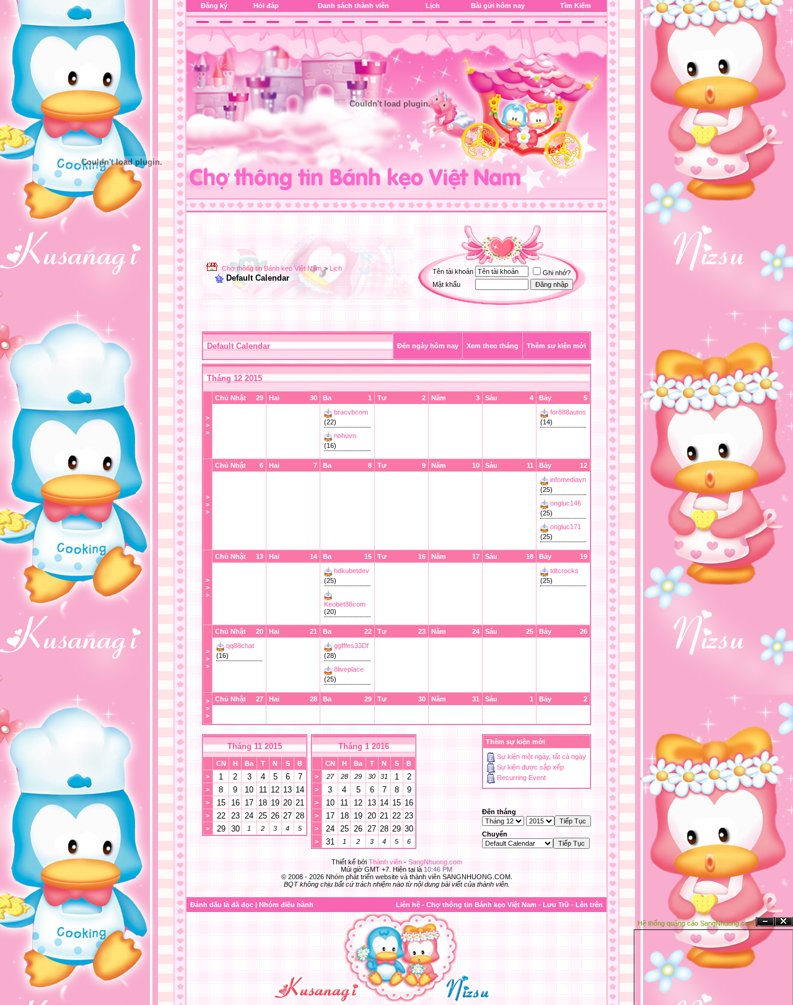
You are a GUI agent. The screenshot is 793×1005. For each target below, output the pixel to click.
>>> (207, 425)
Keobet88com (345, 604)
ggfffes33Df (351, 645)
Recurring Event (521, 777)
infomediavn (568, 479)
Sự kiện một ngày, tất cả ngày (541, 756)
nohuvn (345, 435)
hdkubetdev (351, 570)
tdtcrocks (564, 570)
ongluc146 (565, 503)
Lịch (433, 5)
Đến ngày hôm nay (427, 345)
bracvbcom (351, 412)
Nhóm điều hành (286, 904)
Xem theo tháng (493, 345)
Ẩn (765, 921)
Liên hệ (408, 904)
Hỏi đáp (266, 5)
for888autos (568, 412)
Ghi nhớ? (557, 272)
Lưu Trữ (556, 904)
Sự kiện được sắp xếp (530, 767)
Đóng (783, 921)
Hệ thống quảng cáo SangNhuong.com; (696, 923)
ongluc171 (565, 526)
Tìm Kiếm (575, 5)
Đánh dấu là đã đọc (221, 904)
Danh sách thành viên (353, 5)
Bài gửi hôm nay (498, 5)
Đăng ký (214, 5)
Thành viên (385, 862)
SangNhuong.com (435, 862)
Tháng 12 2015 (234, 378)
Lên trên (589, 904)
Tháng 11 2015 (254, 746)
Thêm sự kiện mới (556, 345)
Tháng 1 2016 (363, 746)
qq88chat (240, 645)
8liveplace (349, 669)
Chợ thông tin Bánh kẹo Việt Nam (272, 268)
